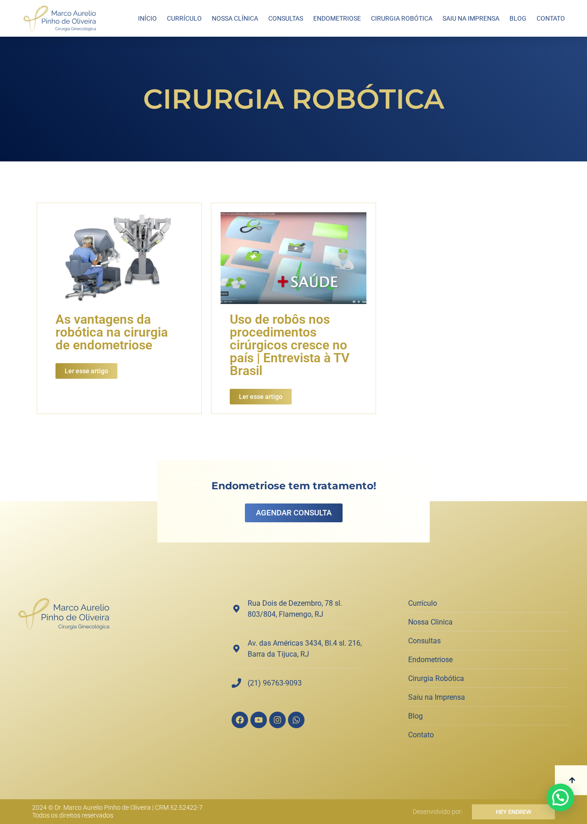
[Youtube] (258, 720)
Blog (517, 18)
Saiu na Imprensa (471, 18)
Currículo (184, 18)
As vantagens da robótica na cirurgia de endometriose (111, 332)
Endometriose (337, 18)
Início (147, 18)
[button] (560, 797)
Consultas (285, 18)
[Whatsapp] (296, 720)
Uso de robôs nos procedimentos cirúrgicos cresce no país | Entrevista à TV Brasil (289, 345)
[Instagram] (277, 720)
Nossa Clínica (235, 18)
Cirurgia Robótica (401, 18)
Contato (551, 18)
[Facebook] (240, 720)
